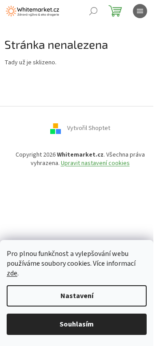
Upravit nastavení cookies (95, 163)
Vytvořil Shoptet (88, 128)
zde (12, 273)
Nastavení (76, 296)
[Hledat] (93, 11)
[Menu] (140, 11)
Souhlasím (77, 324)
